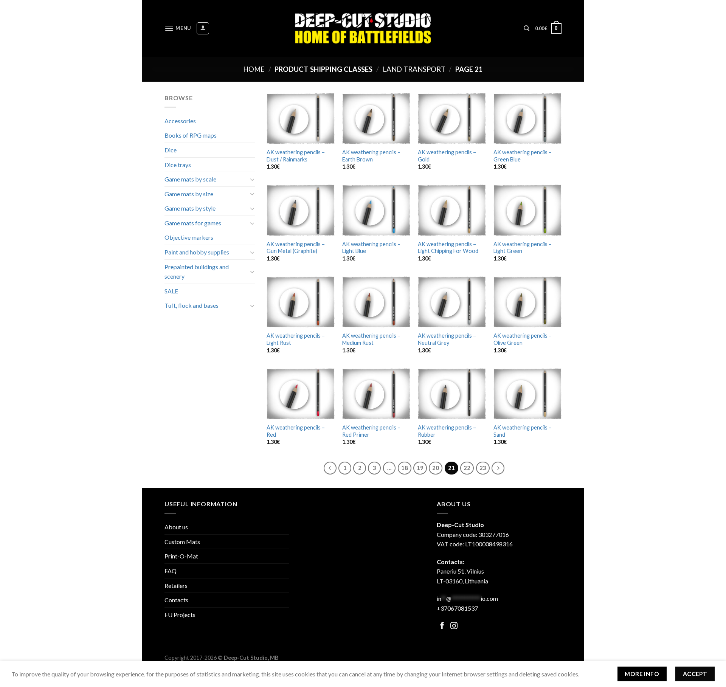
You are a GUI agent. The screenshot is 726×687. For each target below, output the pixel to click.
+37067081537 (457, 608)
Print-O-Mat (181, 556)
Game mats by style (190, 208)
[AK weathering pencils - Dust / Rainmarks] (301, 118)
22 (467, 467)
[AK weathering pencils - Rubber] (452, 393)
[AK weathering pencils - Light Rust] (301, 301)
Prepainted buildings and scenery (196, 271)
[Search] (526, 28)
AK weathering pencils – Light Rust (296, 339)
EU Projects (179, 614)
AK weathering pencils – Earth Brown (371, 156)
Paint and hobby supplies (196, 252)
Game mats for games (192, 222)
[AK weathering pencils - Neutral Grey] (452, 301)
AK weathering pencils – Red (296, 431)
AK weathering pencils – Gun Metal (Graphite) (296, 247)
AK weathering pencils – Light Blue (371, 247)
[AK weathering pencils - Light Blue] (376, 210)
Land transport (414, 69)
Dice (170, 150)
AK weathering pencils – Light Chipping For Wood (448, 247)
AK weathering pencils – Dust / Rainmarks (296, 156)
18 (404, 467)
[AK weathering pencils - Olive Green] (527, 301)
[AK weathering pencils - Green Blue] (527, 118)
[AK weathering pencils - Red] (301, 393)
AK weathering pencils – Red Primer (371, 431)
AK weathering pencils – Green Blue (522, 156)
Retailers (176, 585)
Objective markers (188, 237)
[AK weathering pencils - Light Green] (527, 210)
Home (254, 69)
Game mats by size (188, 193)
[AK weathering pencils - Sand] (527, 393)
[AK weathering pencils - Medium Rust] (376, 301)
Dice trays (177, 164)
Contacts (176, 599)
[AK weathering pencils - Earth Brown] (376, 118)
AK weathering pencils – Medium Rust (371, 339)
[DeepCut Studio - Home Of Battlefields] (363, 28)
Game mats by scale (190, 179)
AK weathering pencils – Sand (522, 431)
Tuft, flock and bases (191, 305)
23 (482, 467)
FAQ (170, 570)
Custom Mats (182, 541)
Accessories (180, 120)
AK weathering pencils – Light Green (522, 247)
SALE (171, 291)
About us (176, 526)
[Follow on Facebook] (442, 626)
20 (435, 467)
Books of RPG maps (190, 135)
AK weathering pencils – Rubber (447, 431)
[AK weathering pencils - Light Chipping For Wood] (452, 210)
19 (420, 467)
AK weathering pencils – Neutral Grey (447, 339)
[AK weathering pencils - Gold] (452, 118)
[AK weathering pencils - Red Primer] (376, 393)
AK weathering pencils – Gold (447, 156)
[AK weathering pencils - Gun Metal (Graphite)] (301, 210)
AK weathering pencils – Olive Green (522, 339)
